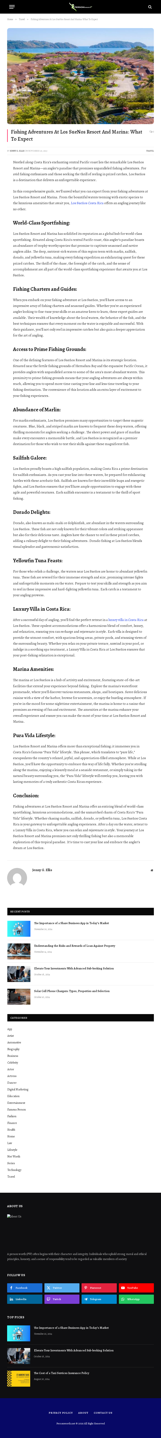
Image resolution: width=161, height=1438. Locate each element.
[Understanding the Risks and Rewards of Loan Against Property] (18, 951)
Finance (12, 1123)
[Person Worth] (80, 7)
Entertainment (16, 1103)
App (9, 1029)
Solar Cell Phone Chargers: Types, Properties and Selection (72, 991)
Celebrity (12, 1063)
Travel (150, 150)
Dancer (12, 1083)
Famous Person (16, 1110)
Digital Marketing (18, 1089)
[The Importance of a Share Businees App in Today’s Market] (18, 929)
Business (12, 1056)
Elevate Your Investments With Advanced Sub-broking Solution (74, 968)
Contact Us (103, 1413)
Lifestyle (12, 1150)
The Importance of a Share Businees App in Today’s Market (71, 923)
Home (11, 1136)
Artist (10, 1036)
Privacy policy (61, 1413)
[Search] (149, 7)
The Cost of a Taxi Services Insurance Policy (62, 1373)
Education (13, 1096)
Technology (14, 1170)
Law (9, 1143)
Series (11, 1163)
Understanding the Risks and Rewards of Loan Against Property (74, 946)
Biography (13, 1049)
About (83, 1413)
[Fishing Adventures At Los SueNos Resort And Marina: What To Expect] (80, 76)
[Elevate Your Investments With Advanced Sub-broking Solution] (18, 974)
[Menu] (12, 7)
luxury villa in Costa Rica (126, 619)
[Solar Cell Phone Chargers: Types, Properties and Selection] (18, 997)
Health (11, 1130)
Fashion (11, 1116)
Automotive (14, 1042)
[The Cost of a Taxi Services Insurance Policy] (18, 1379)
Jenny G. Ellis (17, 150)
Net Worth (13, 1157)
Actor (10, 1069)
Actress (12, 1076)
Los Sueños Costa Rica (87, 203)
